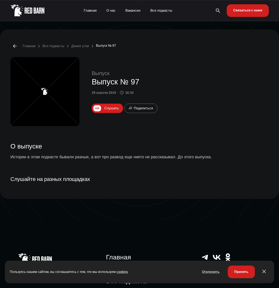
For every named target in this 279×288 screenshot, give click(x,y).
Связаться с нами (247, 10)
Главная (90, 10)
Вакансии (133, 10)
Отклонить (211, 272)
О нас (111, 10)
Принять (241, 272)
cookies (122, 272)
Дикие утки (80, 46)
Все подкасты (161, 10)
